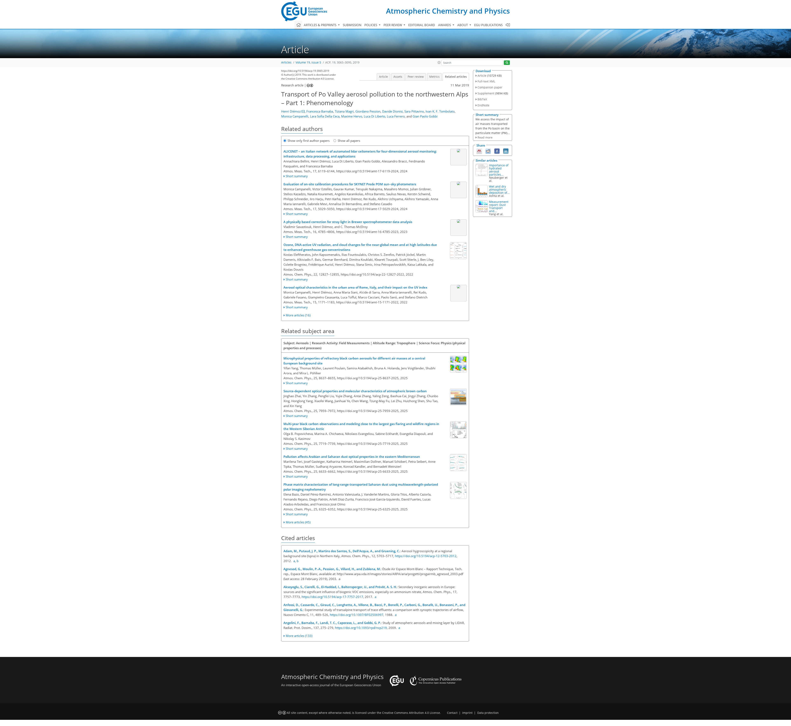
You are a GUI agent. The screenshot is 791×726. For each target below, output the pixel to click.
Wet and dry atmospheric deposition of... (499, 189)
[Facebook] (497, 151)
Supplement (485, 93)
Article (383, 77)
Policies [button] (371, 25)
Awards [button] (445, 25)
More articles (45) (298, 522)
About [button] (463, 25)
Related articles (456, 77)
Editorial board (421, 25)
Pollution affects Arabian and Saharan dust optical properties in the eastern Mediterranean (351, 457)
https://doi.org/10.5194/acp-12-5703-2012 (425, 556)
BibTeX (482, 99)
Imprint (467, 713)
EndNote (483, 105)
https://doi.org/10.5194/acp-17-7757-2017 (332, 597)
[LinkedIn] (506, 151)
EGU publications (488, 25)
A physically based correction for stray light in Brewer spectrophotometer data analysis (347, 222)
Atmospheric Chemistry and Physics (448, 11)
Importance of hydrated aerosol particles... (498, 169)
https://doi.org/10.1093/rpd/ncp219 (361, 628)
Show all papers (349, 141)
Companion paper (489, 87)
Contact (452, 713)
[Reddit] (488, 151)
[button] (439, 62)
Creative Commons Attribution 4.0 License (411, 713)
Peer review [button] (393, 25)
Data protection (488, 713)
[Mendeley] (479, 151)
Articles (286, 62)
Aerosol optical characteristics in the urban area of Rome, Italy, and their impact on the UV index (355, 287)
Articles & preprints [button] (320, 25)
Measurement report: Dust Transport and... (498, 206)
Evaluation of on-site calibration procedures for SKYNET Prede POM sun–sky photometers (349, 184)
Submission (352, 25)
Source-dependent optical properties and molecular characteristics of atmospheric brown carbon (355, 391)
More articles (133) (299, 636)
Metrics (434, 77)
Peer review (416, 77)
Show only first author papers (309, 141)
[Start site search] (507, 62)
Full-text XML (486, 81)
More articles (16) (298, 315)
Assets (397, 77)
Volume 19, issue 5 (308, 62)
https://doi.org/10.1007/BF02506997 (356, 615)
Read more (485, 137)
